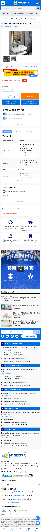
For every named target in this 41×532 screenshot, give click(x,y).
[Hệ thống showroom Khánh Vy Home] (21, 2)
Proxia (13, 67)
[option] (20, 43)
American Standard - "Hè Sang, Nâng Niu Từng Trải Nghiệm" (25, 322)
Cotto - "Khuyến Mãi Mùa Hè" (24, 298)
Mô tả (26, 19)
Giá (12, 19)
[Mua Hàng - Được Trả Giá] (20, 73)
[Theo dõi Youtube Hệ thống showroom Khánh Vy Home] (17, 336)
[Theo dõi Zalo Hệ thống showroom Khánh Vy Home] (7, 336)
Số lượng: (5, 86)
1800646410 (18, 469)
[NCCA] (29, 476)
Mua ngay (30, 96)
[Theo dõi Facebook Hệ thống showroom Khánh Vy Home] (2, 336)
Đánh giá (33, 19)
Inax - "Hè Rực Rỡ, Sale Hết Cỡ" (26, 306)
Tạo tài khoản (29, 336)
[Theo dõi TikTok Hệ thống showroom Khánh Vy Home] (12, 336)
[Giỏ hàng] (37, 3)
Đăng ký (36, 331)
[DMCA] (18, 476)
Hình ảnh (5, 19)
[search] (38, 8)
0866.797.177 (15, 503)
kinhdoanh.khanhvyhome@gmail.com (20, 472)
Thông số (19, 19)
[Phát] (20, 269)
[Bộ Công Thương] (6, 476)
